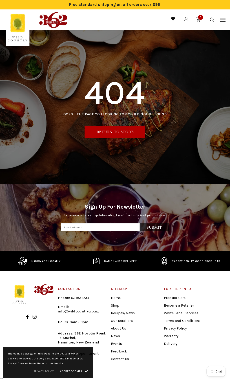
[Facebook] (27, 317)
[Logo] (36, 20)
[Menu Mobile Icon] (223, 20)
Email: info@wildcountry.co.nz (78, 309)
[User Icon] (186, 19)
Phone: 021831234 (74, 298)
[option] (39, 261)
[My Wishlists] (173, 19)
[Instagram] (35, 317)
